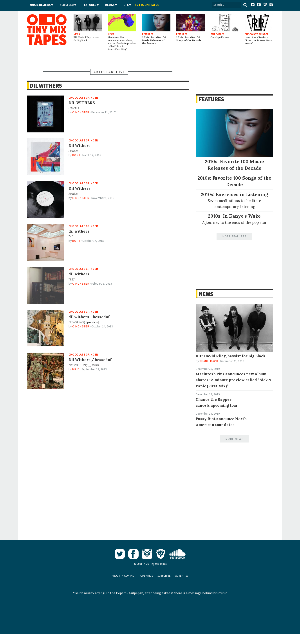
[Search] (245, 5)
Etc (126, 5)
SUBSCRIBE (164, 576)
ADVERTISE (181, 576)
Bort (76, 155)
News (206, 294)
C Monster (80, 112)
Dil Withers (46, 85)
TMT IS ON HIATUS (146, 5)
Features (89, 5)
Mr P (76, 369)
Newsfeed (67, 5)
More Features (234, 236)
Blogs (110, 5)
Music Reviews (40, 5)
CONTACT (130, 576)
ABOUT (116, 576)
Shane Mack (208, 361)
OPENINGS (146, 576)
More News (234, 439)
